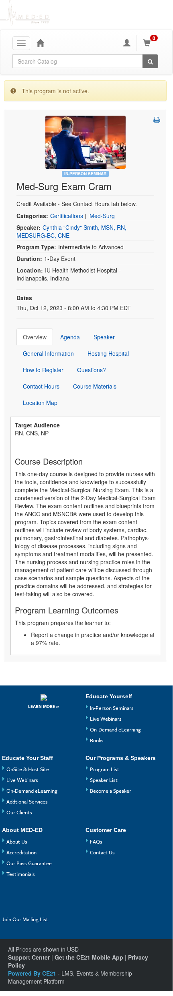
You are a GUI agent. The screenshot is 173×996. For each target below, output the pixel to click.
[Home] (40, 43)
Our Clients (19, 812)
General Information (48, 353)
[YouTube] (24, 894)
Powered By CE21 (33, 973)
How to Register (43, 370)
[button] (156, 119)
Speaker (104, 337)
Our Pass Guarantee (29, 863)
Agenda (70, 337)
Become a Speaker (110, 791)
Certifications (66, 216)
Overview (35, 337)
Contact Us (102, 852)
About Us (16, 842)
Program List (104, 769)
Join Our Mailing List (25, 919)
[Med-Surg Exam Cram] (85, 141)
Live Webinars (106, 719)
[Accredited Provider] (43, 696)
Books (97, 740)
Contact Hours (41, 386)
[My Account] (126, 43)
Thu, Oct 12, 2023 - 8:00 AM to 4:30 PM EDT (73, 308)
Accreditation (21, 852)
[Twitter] (9, 908)
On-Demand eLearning (115, 729)
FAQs (96, 842)
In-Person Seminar (85, 173)
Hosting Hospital (108, 353)
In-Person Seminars (112, 708)
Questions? (91, 370)
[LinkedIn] (24, 908)
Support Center (29, 957)
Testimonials (20, 874)
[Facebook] (9, 894)
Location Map (40, 403)
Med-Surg (102, 216)
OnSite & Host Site (27, 769)
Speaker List (104, 780)
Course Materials (94, 386)
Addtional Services (27, 802)
